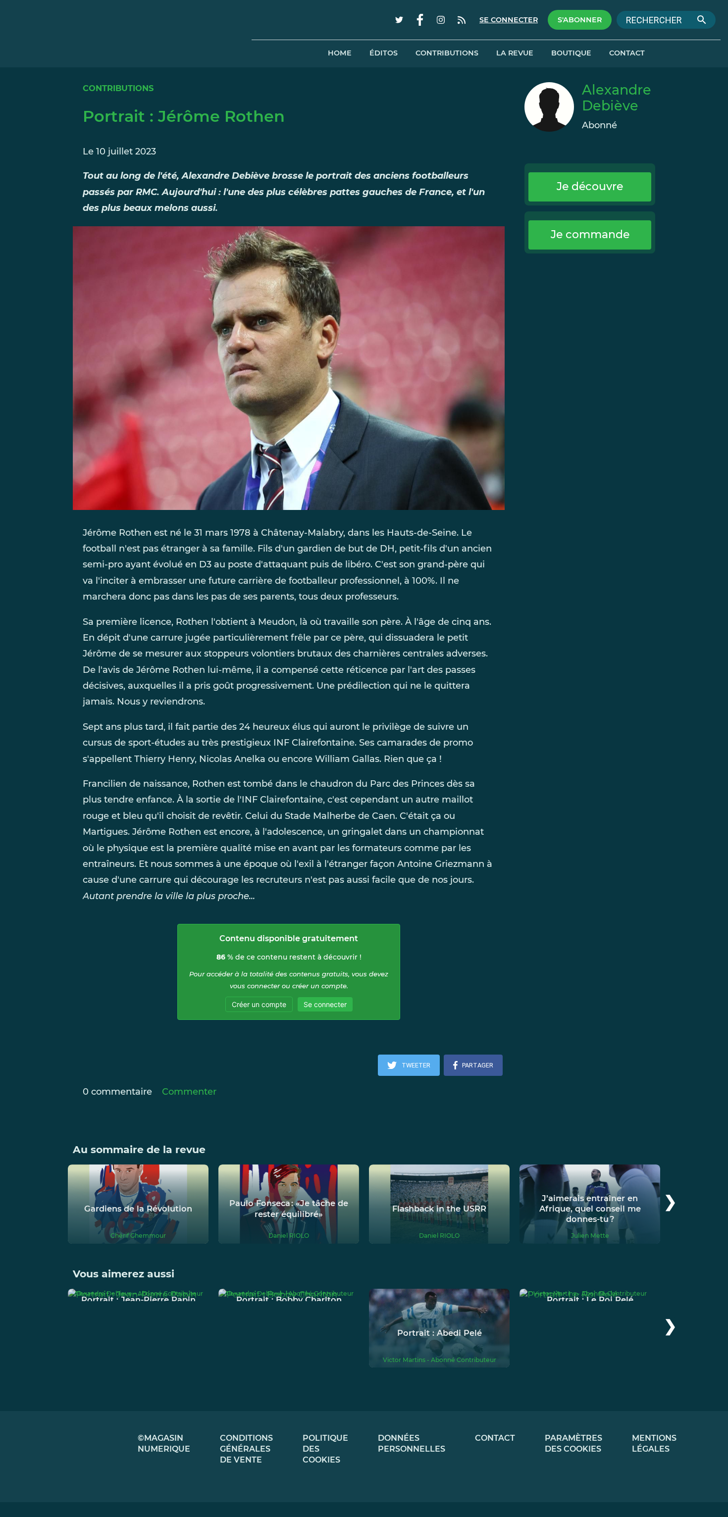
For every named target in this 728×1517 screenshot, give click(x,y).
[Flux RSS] (461, 20)
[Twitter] (399, 20)
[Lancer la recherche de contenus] (702, 19)
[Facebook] (420, 20)
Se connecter (508, 19)
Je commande (590, 234)
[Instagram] (441, 20)
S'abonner (580, 19)
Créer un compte (259, 1004)
